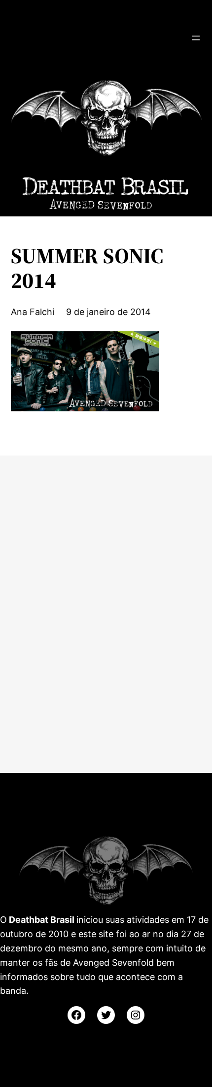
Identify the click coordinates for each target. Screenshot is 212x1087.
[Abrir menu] (196, 38)
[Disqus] (106, 612)
